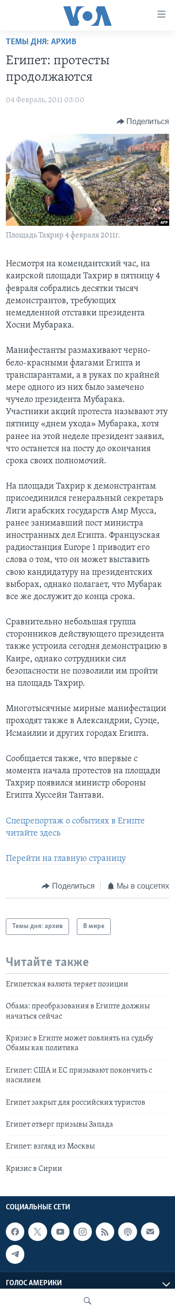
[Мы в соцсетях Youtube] (60, 1231)
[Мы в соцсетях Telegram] (15, 1254)
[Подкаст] (127, 1231)
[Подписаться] (150, 1231)
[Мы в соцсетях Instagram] (82, 1231)
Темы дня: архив (41, 42)
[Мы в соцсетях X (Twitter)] (37, 1231)
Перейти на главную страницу (66, 859)
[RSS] (105, 1231)
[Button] (143, 121)
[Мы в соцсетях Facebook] (15, 1231)
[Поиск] (87, 1301)
